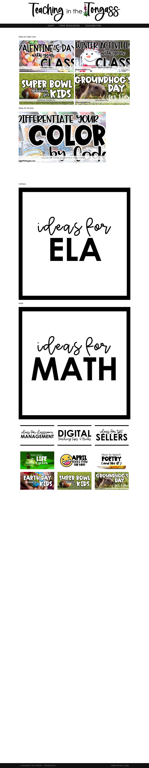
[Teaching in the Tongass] (74, 11)
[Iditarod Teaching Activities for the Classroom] (112, 727)
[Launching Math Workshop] (37, 542)
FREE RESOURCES (69, 26)
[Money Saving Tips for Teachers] (74, 665)
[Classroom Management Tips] (37, 624)
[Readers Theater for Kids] (37, 522)
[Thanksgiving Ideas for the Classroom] (112, 604)
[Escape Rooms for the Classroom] (74, 583)
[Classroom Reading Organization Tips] (37, 706)
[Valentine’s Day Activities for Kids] (37, 604)
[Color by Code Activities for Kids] (74, 501)
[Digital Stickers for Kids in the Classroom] (74, 522)
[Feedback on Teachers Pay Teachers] (37, 685)
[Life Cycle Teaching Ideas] (37, 460)
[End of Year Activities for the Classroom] (74, 542)
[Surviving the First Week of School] (74, 624)
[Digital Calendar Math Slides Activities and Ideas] (37, 501)
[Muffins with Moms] (74, 727)
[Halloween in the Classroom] (112, 624)
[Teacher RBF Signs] (74, 685)
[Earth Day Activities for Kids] (37, 481)
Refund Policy (50, 765)
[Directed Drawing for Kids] (112, 563)
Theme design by (120, 765)
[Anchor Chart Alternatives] (74, 645)
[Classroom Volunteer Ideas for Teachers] (112, 685)
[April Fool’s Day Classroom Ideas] (74, 460)
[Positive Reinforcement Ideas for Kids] (112, 501)
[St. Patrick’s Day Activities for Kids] (112, 583)
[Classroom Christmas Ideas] (74, 563)
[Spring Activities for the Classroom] (112, 542)
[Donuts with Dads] (37, 727)
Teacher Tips (93, 26)
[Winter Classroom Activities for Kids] (37, 563)
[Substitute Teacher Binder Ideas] (74, 706)
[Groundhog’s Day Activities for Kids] (112, 481)
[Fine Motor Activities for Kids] (37, 665)
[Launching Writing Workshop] (74, 747)
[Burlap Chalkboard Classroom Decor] (37, 747)
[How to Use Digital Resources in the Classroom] (112, 522)
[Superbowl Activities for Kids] (74, 481)
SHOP (51, 26)
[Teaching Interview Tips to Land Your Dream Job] (37, 583)
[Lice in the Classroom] (112, 665)
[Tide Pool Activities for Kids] (112, 706)
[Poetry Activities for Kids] (112, 460)
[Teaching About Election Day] (112, 645)
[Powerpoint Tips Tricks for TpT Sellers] (37, 645)
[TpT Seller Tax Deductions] (74, 604)
